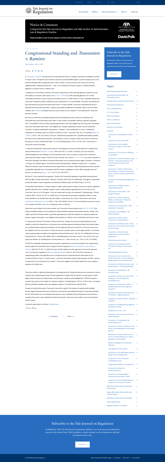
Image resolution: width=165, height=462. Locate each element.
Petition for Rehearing (56, 252)
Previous (54, 316)
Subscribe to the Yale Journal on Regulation (82, 423)
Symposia (110, 131)
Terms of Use (126, 458)
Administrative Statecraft (115, 105)
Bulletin (95, 12)
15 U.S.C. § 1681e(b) (61, 95)
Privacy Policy (136, 458)
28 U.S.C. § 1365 (87, 208)
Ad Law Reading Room (114, 108)
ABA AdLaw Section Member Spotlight (119, 398)
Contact (98, 2)
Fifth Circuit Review (113, 116)
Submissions (79, 2)
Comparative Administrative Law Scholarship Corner (117, 96)
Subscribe (134, 12)
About (123, 12)
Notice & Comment (109, 12)
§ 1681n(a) (38, 110)
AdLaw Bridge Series (113, 402)
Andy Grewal (29, 64)
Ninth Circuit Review (113, 123)
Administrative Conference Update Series (120, 101)
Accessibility (117, 458)
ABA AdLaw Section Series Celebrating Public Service (119, 387)
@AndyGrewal (53, 304)
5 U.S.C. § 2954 (79, 157)
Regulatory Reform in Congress (117, 405)
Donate (89, 2)
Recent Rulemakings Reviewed (117, 91)
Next (69, 316)
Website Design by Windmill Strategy (101, 458)
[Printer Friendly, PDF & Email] (31, 308)
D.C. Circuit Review (113, 112)
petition (44, 204)
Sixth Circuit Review (113, 120)
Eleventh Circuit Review (114, 127)
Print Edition (83, 12)
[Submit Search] (137, 2)
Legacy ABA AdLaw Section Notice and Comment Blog (119, 393)
